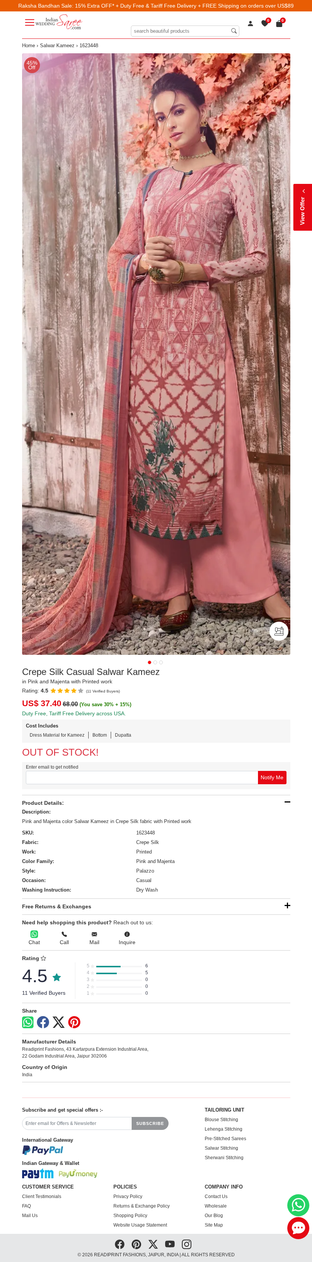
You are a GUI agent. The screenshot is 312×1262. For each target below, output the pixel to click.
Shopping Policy (130, 1215)
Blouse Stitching (221, 1119)
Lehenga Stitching (223, 1129)
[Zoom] (156, 354)
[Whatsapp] (27, 1022)
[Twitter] (59, 1022)
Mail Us (30, 1215)
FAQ (26, 1206)
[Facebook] (43, 1022)
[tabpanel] (156, 354)
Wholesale (216, 1206)
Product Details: (43, 803)
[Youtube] (170, 1244)
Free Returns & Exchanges (56, 906)
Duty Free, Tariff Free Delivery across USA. (74, 713)
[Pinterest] (74, 1022)
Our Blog (214, 1215)
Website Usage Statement (140, 1225)
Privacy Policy (127, 1196)
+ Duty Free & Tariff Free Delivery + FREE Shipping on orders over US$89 (205, 6)
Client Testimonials (41, 1196)
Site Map (214, 1225)
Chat (34, 942)
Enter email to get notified (52, 767)
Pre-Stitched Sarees (225, 1138)
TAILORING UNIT (224, 1110)
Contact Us (216, 1196)
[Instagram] (186, 1244)
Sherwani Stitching (224, 1157)
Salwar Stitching (221, 1148)
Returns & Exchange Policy (141, 1206)
